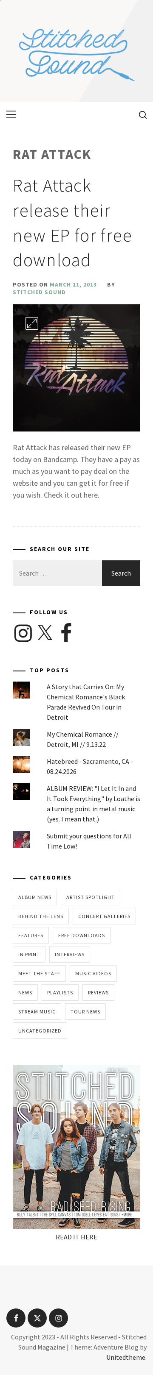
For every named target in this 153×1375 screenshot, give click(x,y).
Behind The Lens (40, 916)
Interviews (70, 954)
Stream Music (37, 1011)
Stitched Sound (39, 292)
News (25, 992)
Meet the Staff (39, 973)
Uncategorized (40, 1030)
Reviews (98, 992)
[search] (140, 114)
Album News (34, 897)
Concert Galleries (104, 916)
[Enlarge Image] (31, 323)
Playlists (60, 992)
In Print (29, 954)
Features (30, 935)
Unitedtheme (125, 1357)
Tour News (85, 1011)
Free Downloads (81, 935)
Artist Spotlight (90, 897)
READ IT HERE (76, 1237)
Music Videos (93, 973)
